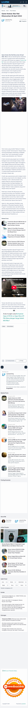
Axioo (22, 585)
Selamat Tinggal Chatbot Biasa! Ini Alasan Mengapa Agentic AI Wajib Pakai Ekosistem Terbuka (16, 469)
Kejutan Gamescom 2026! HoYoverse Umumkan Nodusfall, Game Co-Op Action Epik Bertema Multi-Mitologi (16, 243)
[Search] (23, 2)
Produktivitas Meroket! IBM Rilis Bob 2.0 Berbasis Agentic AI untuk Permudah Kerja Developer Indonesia (17, 223)
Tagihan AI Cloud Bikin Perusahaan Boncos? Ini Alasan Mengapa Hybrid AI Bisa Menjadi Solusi (16, 230)
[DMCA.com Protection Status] (9, 670)
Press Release (10, 326)
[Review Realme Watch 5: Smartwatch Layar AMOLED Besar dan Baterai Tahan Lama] (14, 542)
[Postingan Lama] (2, 367)
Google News (9, 388)
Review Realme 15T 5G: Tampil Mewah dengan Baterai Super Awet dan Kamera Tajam (16, 565)
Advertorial (21, 582)
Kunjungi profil (8, 521)
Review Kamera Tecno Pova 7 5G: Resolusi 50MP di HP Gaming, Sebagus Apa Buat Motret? (16, 428)
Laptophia (24, 703)
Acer (3, 582)
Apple (3, 585)
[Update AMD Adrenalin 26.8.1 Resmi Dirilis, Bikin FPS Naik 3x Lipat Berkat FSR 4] (4, 457)
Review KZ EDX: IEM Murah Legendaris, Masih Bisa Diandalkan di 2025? (17, 572)
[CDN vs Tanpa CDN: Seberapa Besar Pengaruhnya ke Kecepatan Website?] (4, 238)
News (4, 326)
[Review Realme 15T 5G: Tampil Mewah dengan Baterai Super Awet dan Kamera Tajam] (4, 567)
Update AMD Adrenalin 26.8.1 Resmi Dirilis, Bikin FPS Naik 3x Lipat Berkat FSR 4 (17, 456)
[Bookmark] (3, 361)
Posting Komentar (10, 360)
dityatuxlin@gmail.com (10, 596)
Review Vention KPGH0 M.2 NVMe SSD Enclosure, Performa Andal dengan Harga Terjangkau (16, 551)
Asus (12, 585)
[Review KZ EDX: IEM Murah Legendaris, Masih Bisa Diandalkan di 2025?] (4, 574)
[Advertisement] (14, 38)
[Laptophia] (5, 2)
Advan (11, 582)
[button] (23, 21)
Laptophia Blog (10, 373)
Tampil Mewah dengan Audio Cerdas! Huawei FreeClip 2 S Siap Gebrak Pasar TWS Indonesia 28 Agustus (17, 414)
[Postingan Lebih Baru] (25, 367)
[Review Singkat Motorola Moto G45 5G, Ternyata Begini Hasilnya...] (4, 560)
